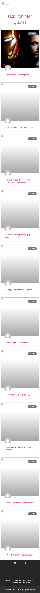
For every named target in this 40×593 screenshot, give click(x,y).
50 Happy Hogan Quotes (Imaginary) (18, 290)
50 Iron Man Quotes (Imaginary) (16, 75)
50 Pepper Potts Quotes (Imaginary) (18, 127)
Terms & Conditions (26, 580)
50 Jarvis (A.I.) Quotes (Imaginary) (17, 342)
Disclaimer (26, 583)
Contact (15, 580)
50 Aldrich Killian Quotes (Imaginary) (18, 555)
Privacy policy (15, 583)
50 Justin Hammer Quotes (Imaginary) (19, 502)
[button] (35, 6)
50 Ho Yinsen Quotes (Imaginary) (17, 395)
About (8, 580)
